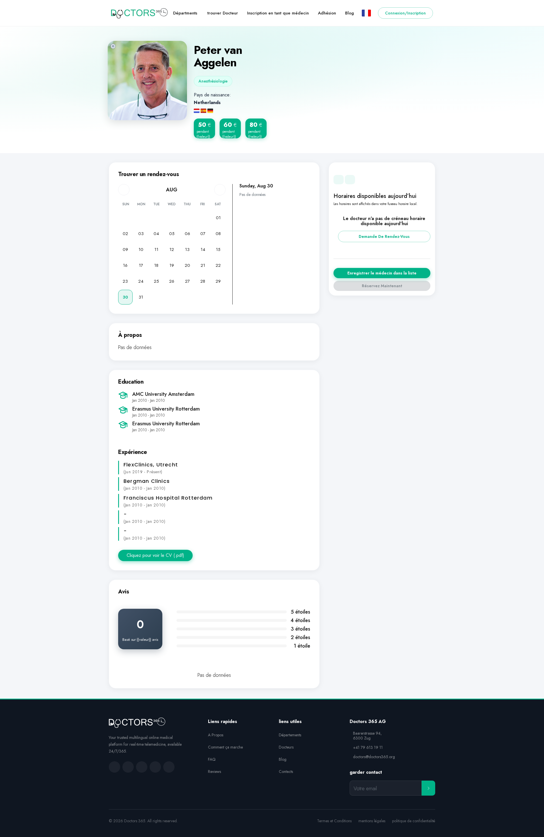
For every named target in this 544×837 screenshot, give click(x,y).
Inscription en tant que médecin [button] (278, 13)
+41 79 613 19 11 (368, 747)
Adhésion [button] (327, 13)
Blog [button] (349, 13)
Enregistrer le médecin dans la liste (381, 273)
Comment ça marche (225, 747)
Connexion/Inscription (405, 13)
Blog (282, 759)
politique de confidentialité (413, 821)
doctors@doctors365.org (374, 756)
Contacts (286, 771)
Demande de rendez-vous (384, 236)
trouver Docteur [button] (222, 13)
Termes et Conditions (334, 821)
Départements (290, 735)
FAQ (212, 759)
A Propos (215, 735)
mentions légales (371, 821)
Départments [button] (185, 13)
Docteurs (286, 747)
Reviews (214, 771)
